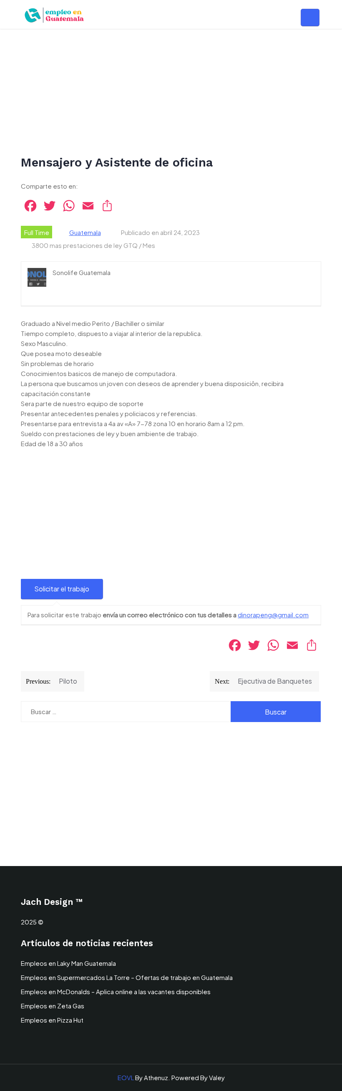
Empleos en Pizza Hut (52, 1020)
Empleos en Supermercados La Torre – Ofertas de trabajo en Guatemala (127, 977)
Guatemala (85, 232)
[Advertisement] (171, 92)
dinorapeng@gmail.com (273, 615)
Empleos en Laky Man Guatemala (68, 963)
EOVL (126, 1077)
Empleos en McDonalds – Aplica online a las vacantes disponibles (116, 991)
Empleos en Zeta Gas (52, 1006)
